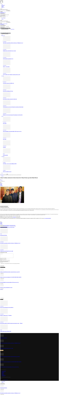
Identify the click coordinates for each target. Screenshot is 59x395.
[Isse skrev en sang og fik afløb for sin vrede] (2, 286)
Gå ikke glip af (4, 65)
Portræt (2, 6)
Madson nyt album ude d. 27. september (6, 315)
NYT (2, 4)
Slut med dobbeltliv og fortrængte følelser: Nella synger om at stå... (9, 282)
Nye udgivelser (3, 5)
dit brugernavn (8, 21)
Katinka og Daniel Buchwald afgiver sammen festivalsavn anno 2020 (10, 356)
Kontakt (2, 382)
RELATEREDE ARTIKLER (3, 227)
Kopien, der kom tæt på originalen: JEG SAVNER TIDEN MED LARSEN (10, 277)
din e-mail (8, 14)
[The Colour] (6, 137)
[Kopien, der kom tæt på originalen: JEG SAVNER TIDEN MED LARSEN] (2, 360)
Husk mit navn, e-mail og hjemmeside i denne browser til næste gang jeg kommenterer (10, 263)
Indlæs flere (1, 289)
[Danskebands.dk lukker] (4, 233)
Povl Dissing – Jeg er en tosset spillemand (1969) (9, 163)
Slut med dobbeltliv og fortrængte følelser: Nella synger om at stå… (12, 131)
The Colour (4, 139)
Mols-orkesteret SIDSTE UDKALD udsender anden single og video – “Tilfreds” (11, 323)
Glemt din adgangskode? (3, 12)
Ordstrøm (4, 147)
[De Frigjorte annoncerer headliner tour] (6, 81)
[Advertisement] (12, 31)
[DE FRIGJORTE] (6, 153)
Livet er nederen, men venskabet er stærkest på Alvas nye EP (11, 74)
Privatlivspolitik (2, 24)
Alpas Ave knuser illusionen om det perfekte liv (6, 307)
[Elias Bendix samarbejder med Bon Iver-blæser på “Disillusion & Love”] (4, 241)
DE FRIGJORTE (5, 155)
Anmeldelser (3, 156)
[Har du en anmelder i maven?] (6, 169)
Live (2, 7)
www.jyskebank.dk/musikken (47, 218)
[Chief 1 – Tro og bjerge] (6, 64)
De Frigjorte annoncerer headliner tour (8, 83)
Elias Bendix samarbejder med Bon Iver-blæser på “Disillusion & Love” (10, 243)
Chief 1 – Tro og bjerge (6, 66)
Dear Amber (4, 123)
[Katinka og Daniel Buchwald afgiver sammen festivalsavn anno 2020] (2, 270)
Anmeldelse (4, 162)
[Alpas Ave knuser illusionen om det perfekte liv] (4, 305)
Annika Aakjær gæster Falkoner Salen (5, 331)
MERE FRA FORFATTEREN (10, 227)
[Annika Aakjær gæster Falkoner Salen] (4, 329)
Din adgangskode (8, 22)
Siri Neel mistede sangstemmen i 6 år (8, 58)
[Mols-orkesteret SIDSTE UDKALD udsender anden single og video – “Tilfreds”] (4, 321)
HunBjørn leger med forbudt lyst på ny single (9, 50)
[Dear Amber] (6, 121)
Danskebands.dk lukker (3, 235)
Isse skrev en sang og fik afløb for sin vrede (6, 287)
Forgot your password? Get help (3, 23)
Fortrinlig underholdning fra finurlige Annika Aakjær (9, 225)
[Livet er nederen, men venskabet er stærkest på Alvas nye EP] (6, 72)
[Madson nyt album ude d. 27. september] (4, 313)
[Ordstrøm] (6, 145)
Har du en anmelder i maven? (7, 171)
